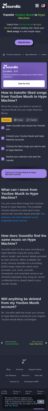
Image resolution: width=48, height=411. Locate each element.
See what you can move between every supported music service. (23, 217)
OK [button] (41, 402)
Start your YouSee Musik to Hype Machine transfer (20, 173)
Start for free (24, 42)
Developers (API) (31, 382)
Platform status (40, 392)
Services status (28, 392)
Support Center (35, 369)
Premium (6, 120)
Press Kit (38, 375)
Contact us (14, 382)
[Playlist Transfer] (11, 5)
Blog (8, 369)
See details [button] (13, 406)
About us (25, 375)
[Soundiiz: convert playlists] (24, 361)
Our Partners (11, 375)
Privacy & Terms (16, 392)
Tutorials (19, 369)
